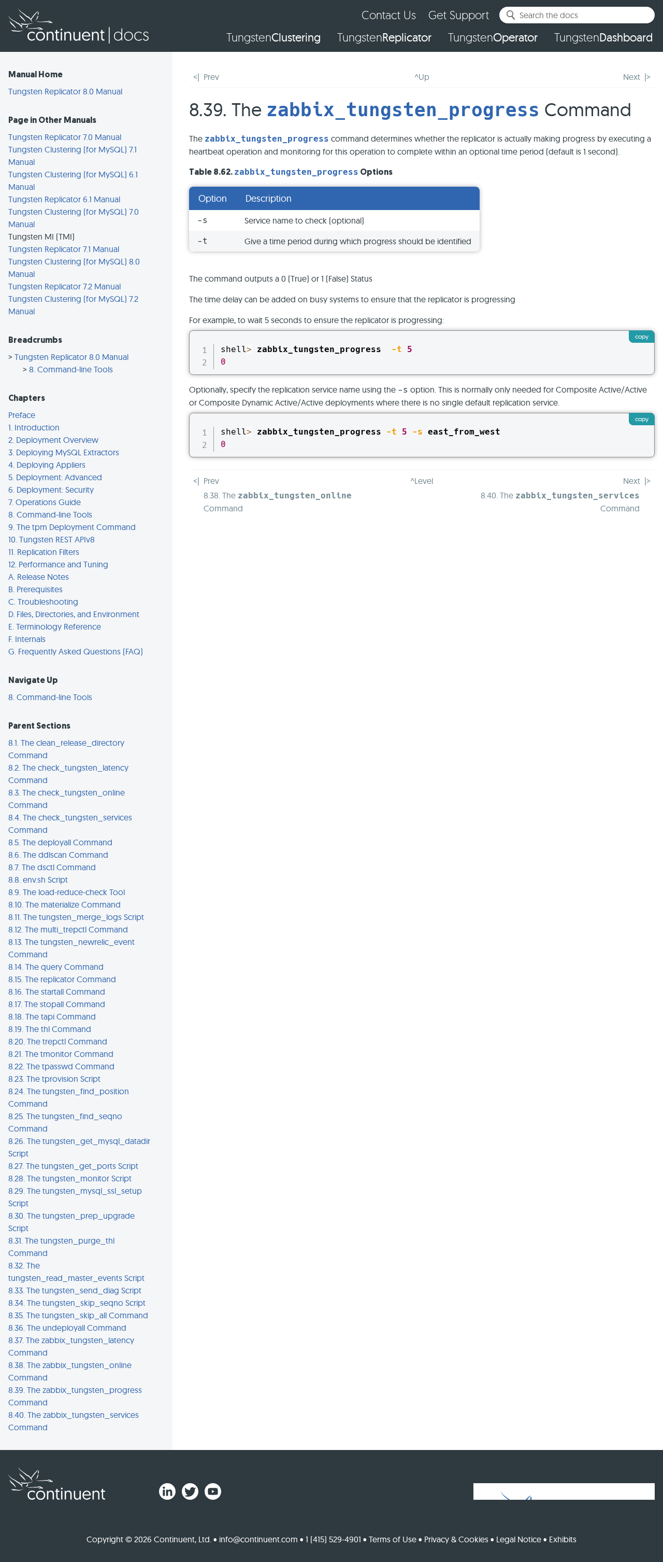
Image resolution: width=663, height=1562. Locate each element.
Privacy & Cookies (456, 1539)
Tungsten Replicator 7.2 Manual (64, 286)
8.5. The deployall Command (60, 842)
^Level (421, 481)
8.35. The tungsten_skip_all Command (78, 1315)
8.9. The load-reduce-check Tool (66, 892)
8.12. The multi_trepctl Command (68, 929)
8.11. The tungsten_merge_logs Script (76, 917)
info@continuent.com (258, 1539)
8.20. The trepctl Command (57, 1041)
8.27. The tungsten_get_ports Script (73, 1166)
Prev (211, 77)
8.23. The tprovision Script (54, 1078)
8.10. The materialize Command (64, 904)
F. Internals (27, 639)
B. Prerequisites (35, 589)
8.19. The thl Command (49, 1029)
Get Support (458, 15)
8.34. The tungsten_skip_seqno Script (77, 1303)
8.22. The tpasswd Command (61, 1066)
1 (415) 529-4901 (333, 1539)
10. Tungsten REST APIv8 (51, 539)
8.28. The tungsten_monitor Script (70, 1178)
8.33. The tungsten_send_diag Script (74, 1290)
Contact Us (389, 15)
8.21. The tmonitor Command (60, 1054)
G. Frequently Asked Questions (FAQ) (75, 651)
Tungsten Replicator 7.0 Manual (64, 137)
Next (631, 77)
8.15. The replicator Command (62, 979)
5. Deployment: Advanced (55, 477)
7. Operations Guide (44, 502)
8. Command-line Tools (71, 369)
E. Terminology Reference (54, 626)
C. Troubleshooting (43, 601)
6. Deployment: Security (51, 489)
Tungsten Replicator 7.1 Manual (63, 249)
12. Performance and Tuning (58, 564)
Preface (21, 415)
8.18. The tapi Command (52, 1016)
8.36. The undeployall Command (67, 1327)
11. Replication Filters (43, 552)
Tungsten (273, 37)
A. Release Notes (38, 576)
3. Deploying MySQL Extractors (63, 452)
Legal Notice (518, 1539)
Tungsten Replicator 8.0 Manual (65, 91)
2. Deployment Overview (53, 440)
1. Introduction (34, 427)
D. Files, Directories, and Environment (73, 614)
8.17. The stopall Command (56, 1004)
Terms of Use (392, 1539)
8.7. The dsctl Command (52, 867)
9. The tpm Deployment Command (72, 527)
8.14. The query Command (56, 966)
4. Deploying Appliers (46, 464)
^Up (421, 77)
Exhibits (562, 1539)
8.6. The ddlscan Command (58, 854)
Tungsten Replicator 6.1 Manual (64, 199)
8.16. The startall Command (56, 991)
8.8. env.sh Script (38, 879)
